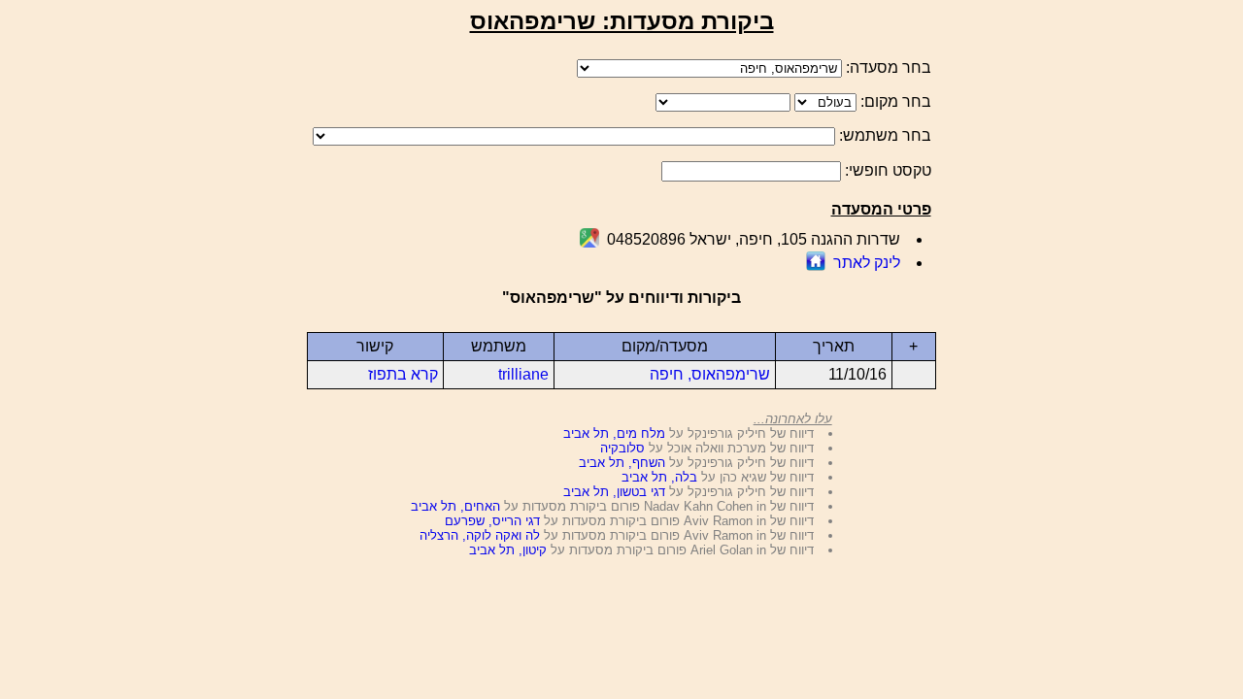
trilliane (523, 374)
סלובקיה (622, 448)
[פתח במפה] (589, 242)
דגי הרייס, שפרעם (492, 521)
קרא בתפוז (403, 374)
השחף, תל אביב (622, 462)
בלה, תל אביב (659, 477)
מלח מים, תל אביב (614, 433)
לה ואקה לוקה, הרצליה (480, 535)
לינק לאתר (866, 262)
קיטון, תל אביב (508, 550)
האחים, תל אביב (455, 506)
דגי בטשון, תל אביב (614, 491)
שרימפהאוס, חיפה (710, 374)
